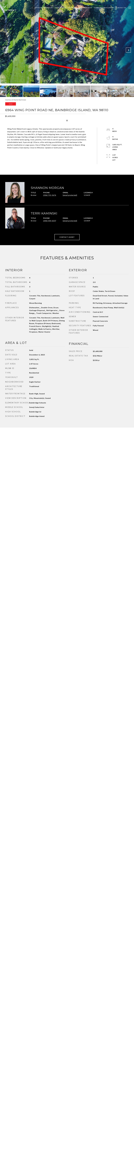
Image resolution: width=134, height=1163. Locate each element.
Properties (48, 7)
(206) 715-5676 (49, 195)
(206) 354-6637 (49, 221)
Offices (39, 7)
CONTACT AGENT (67, 237)
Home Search (60, 7)
